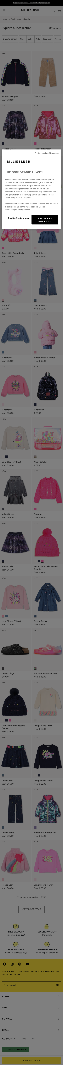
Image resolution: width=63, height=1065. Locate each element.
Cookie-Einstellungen (18, 218)
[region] (32, 189)
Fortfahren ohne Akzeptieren (47, 153)
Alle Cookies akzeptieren (45, 219)
